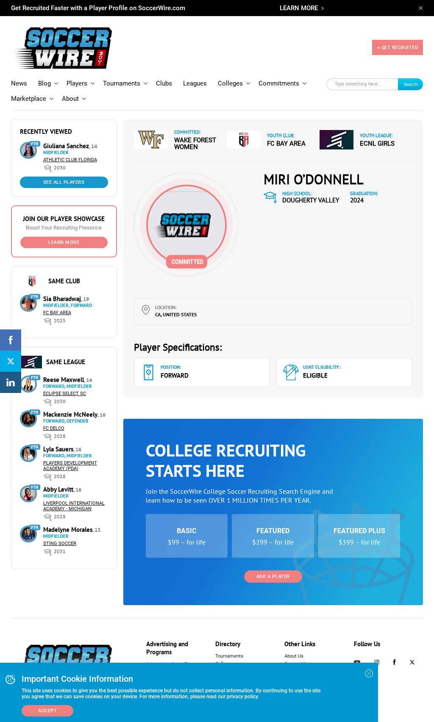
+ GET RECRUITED (397, 47)
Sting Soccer (59, 543)
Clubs (164, 83)
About (70, 98)
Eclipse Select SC (64, 393)
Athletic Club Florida (70, 160)
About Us (293, 656)
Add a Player (273, 576)
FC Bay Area (57, 312)
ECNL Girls (377, 143)
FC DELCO (53, 428)
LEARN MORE (299, 8)
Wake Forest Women (195, 143)
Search (410, 84)
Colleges (230, 83)
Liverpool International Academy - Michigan (74, 506)
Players (77, 83)
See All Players (64, 182)
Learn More (63, 242)
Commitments (279, 83)
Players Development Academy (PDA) (70, 465)
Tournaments (121, 83)
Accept (47, 711)
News (19, 83)
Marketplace (28, 98)
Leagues (195, 83)
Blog (44, 83)
